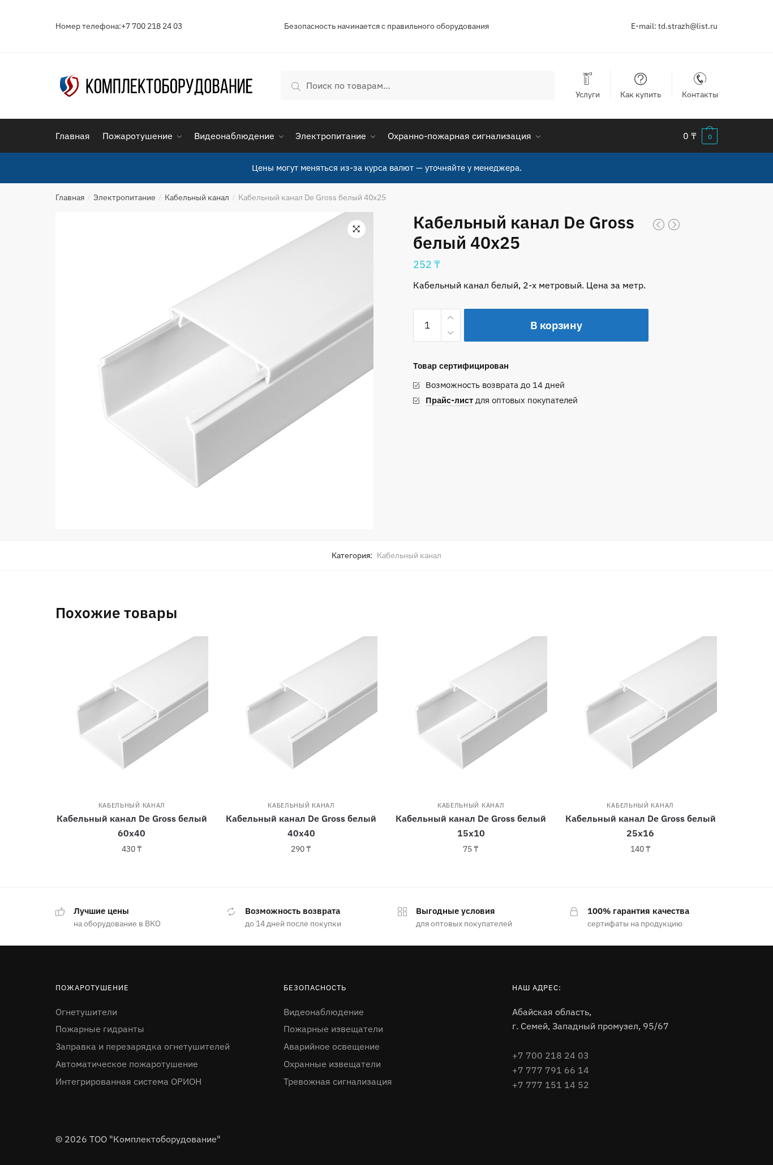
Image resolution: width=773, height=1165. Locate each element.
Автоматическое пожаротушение (126, 1063)
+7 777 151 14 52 (550, 1084)
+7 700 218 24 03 (550, 1055)
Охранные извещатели (332, 1063)
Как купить (640, 93)
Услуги (588, 93)
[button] (356, 229)
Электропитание (124, 197)
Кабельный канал (197, 197)
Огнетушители (86, 1011)
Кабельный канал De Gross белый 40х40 (301, 826)
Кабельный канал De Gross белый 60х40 (132, 826)
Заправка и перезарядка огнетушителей (142, 1046)
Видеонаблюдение (324, 1011)
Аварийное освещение (332, 1046)
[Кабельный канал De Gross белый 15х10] (470, 712)
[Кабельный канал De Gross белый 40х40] (301, 712)
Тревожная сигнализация (338, 1081)
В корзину (556, 325)
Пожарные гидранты (99, 1028)
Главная (69, 197)
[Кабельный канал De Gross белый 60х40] (131, 712)
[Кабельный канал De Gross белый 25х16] (640, 712)
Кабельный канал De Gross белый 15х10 (471, 826)
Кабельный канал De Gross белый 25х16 (640, 826)
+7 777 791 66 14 (550, 1070)
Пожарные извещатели (333, 1028)
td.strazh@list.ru (688, 26)
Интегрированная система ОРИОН (128, 1081)
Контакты (700, 93)
